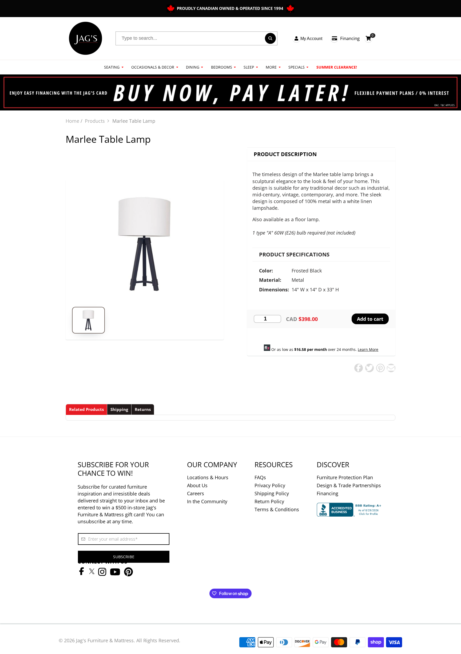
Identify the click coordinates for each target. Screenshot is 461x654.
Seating (112, 67)
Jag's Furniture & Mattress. (105, 640)
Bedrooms (221, 67)
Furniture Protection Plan (345, 477)
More (271, 67)
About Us (197, 485)
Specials (296, 67)
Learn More (368, 349)
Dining (192, 67)
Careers (195, 493)
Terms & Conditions (277, 509)
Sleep (249, 67)
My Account (311, 38)
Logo (85, 38)
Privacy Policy (270, 485)
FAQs (260, 477)
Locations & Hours (207, 477)
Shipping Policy (272, 493)
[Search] (270, 38)
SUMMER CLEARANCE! (336, 67)
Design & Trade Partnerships (349, 485)
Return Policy (269, 501)
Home (72, 121)
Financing (350, 38)
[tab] (86, 409)
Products (95, 121)
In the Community (207, 501)
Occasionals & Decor (152, 67)
